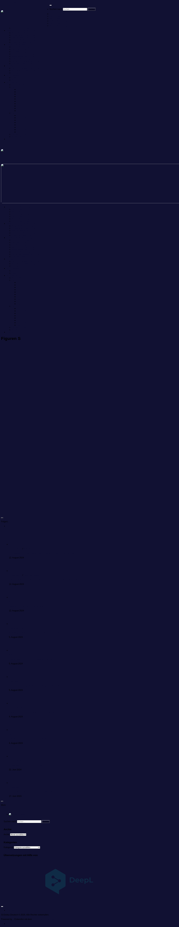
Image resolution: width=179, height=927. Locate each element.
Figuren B (21, 92)
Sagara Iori (14, 602)
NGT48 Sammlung (58, 26)
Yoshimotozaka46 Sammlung (25, 42)
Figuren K (21, 111)
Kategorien (9, 847)
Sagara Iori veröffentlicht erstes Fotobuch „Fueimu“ (32, 606)
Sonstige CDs (12, 66)
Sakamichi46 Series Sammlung (21, 30)
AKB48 (12, 734)
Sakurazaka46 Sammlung (24, 37)
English (22, 814)
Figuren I (21, 108)
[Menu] (51, 5)
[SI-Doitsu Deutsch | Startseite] (25, 14)
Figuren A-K (17, 87)
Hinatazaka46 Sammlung (23, 35)
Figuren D (21, 96)
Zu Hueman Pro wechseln (44, 919)
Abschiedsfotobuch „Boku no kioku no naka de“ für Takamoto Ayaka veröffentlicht (46, 580)
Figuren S (21, 129)
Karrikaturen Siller (20, 134)
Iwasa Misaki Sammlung (23, 56)
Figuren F (21, 101)
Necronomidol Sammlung (23, 70)
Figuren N (21, 120)
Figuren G (21, 103)
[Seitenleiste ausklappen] (2, 517)
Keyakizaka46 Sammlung (23, 40)
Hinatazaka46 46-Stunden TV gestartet (27, 765)
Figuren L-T (17, 113)
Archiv (7, 834)
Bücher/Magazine (14, 75)
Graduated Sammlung (22, 63)
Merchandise (12, 82)
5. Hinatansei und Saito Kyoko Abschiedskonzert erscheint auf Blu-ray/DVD (44, 553)
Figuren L (21, 115)
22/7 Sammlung (19, 52)
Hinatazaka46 (15, 549)
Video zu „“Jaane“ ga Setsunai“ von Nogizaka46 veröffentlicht (37, 686)
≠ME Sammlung (19, 49)
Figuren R (21, 127)
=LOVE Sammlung (20, 47)
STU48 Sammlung (20, 28)
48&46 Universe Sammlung (19, 44)
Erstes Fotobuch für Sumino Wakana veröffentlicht (32, 659)
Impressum (11, 139)
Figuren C (21, 94)
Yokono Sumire (16, 708)
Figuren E (21, 99)
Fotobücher (17, 77)
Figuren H (21, 106)
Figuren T (21, 132)
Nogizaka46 (14, 681)
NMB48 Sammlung (58, 21)
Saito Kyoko (29, 549)
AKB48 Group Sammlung (61, 14)
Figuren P (21, 125)
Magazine (16, 80)
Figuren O (21, 122)
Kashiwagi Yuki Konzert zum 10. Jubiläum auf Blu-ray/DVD (36, 633)
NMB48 (12, 655)
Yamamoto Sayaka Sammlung (26, 61)
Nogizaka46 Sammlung (22, 33)
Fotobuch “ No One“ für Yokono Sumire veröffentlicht (33, 712)
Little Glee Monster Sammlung (26, 68)
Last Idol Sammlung (21, 59)
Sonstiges (16, 137)
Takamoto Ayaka (31, 575)
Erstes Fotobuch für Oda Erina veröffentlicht (29, 739)
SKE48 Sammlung (58, 18)
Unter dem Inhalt (8, 2)
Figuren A (21, 89)
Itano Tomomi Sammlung (23, 54)
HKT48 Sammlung (58, 23)
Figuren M (21, 118)
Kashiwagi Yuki (16, 628)
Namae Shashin (19, 85)
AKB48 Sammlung (58, 16)
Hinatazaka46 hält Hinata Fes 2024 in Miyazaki (31, 792)
